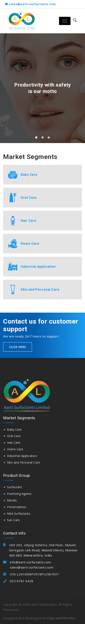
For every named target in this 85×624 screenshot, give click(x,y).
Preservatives (16, 507)
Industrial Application (22, 456)
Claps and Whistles (61, 618)
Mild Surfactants (18, 514)
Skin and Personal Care (23, 462)
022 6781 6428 (21, 581)
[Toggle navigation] (65, 21)
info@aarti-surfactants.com (30, 562)
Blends (12, 500)
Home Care (15, 449)
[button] (36, 137)
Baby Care (14, 429)
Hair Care (13, 443)
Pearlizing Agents (19, 494)
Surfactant (14, 487)
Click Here (17, 347)
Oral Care (14, 436)
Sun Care (13, 520)
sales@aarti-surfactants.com (32, 4)
